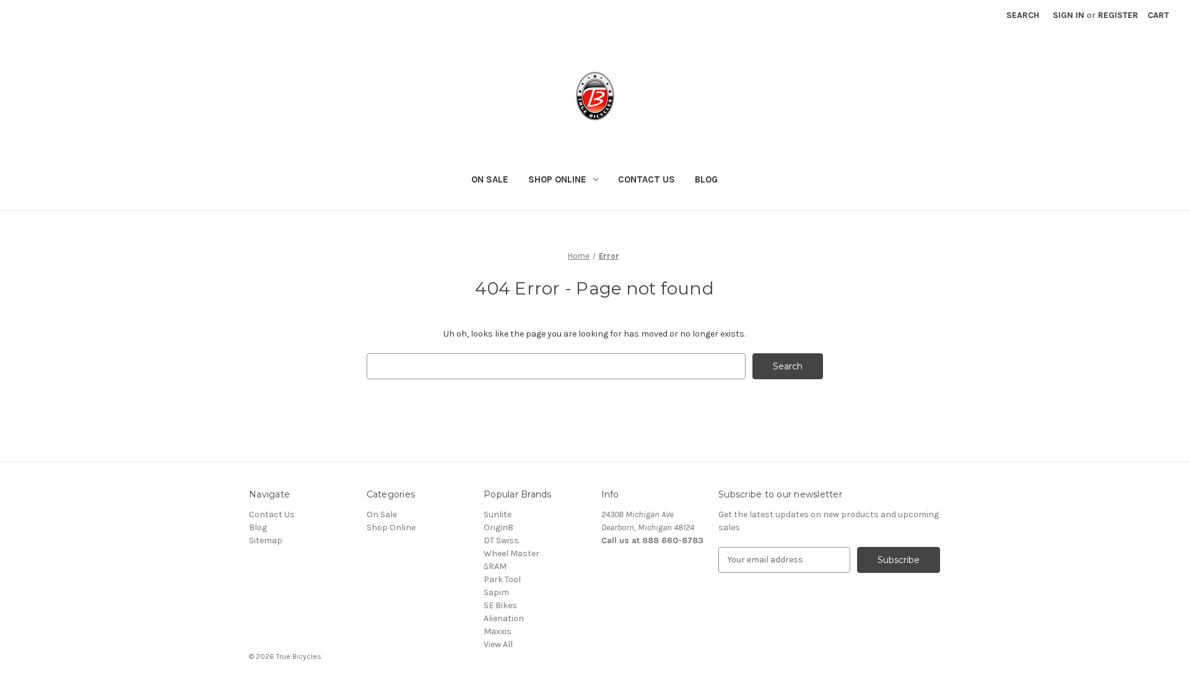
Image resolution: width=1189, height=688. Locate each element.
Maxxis (498, 631)
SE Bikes (500, 605)
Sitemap (265, 540)
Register (1118, 15)
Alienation (504, 618)
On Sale (489, 179)
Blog (706, 179)
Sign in (1068, 15)
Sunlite (498, 514)
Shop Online (557, 179)
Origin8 (498, 527)
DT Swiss (501, 540)
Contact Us (646, 179)
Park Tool (502, 579)
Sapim (496, 592)
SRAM (495, 566)
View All (498, 644)
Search (1022, 15)
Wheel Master (511, 553)
